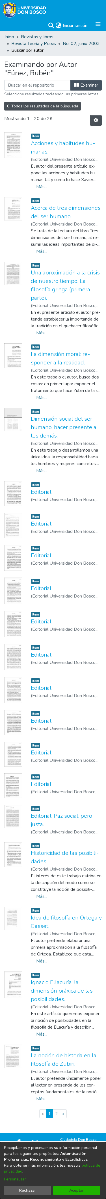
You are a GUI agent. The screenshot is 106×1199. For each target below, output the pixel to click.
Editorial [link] (41, 492)
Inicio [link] (9, 37)
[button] (51, 25)
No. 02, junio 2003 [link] (81, 43)
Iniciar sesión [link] (75, 25)
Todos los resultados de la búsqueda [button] (44, 106)
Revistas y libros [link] (37, 37)
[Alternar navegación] (98, 25)
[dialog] (53, 1170)
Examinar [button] (88, 85)
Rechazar (27, 1190)
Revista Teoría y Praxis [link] (33, 43)
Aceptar (76, 1190)
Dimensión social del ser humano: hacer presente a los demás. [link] (63, 427)
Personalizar (15, 1179)
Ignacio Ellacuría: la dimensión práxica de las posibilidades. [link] (62, 991)
